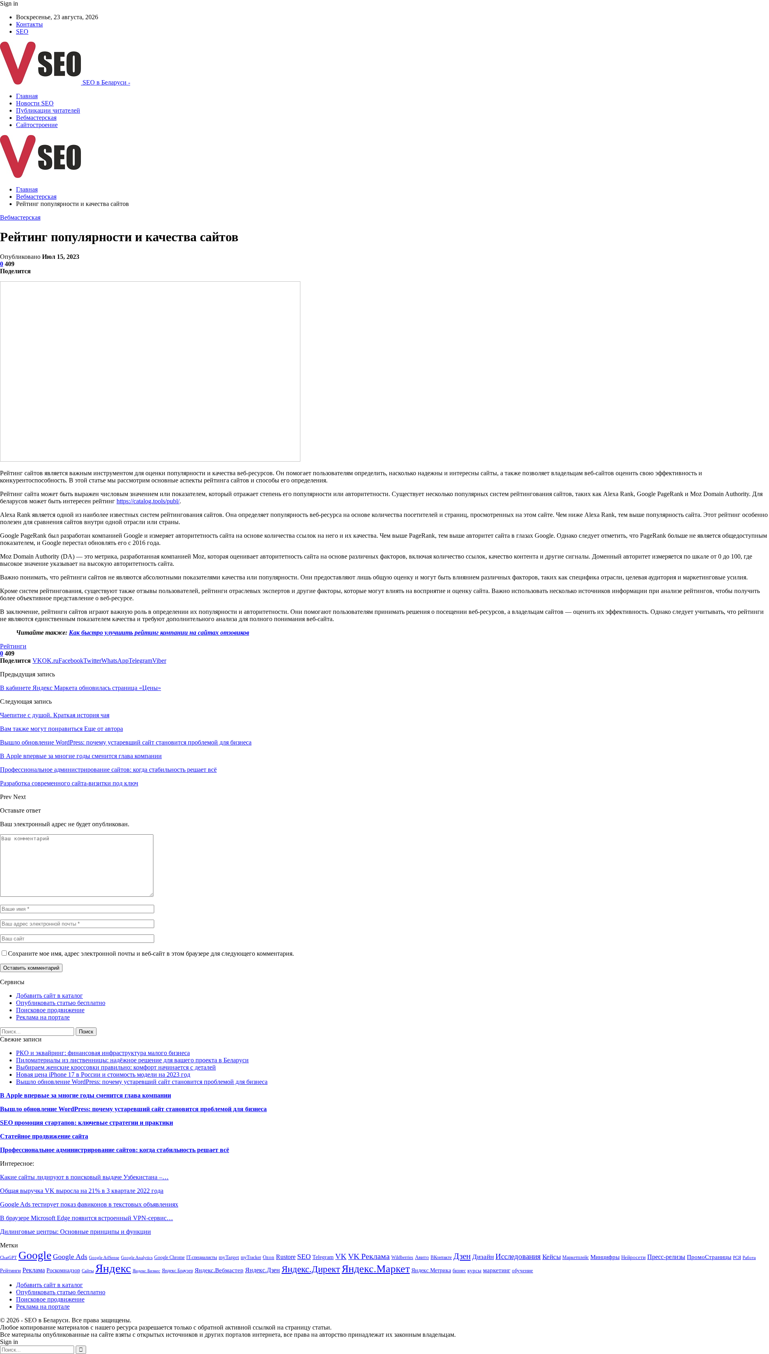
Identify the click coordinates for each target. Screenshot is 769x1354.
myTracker (251, 1257)
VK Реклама (369, 1256)
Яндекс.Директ (311, 1269)
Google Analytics (137, 1257)
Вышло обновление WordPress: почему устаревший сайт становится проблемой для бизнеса (142, 1081)
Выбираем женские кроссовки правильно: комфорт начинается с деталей (116, 1067)
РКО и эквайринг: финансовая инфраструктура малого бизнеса (103, 1052)
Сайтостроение (37, 124)
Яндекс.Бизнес (146, 1271)
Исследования (518, 1256)
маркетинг (496, 1270)
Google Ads (70, 1257)
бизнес (459, 1270)
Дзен (462, 1256)
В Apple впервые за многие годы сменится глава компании (85, 1095)
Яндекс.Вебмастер (219, 1270)
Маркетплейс (575, 1257)
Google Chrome (169, 1257)
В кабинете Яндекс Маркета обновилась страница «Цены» (80, 687)
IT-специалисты (201, 1257)
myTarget (229, 1257)
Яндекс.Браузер (177, 1270)
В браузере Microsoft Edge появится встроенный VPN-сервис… (86, 1218)
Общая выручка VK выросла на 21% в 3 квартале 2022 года (81, 1190)
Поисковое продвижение (50, 1010)
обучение (522, 1270)
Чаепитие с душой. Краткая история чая (54, 715)
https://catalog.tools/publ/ (148, 501)
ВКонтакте (441, 1257)
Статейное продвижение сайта (44, 1136)
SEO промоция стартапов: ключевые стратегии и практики (86, 1122)
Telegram (323, 1257)
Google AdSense (104, 1257)
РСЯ (737, 1257)
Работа (749, 1257)
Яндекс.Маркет (376, 1269)
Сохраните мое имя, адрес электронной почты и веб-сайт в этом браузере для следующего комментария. (151, 953)
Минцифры (605, 1257)
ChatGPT (8, 1257)
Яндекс (113, 1268)
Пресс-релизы (666, 1256)
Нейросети (633, 1257)
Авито (422, 1257)
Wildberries (402, 1257)
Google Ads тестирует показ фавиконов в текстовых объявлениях (89, 1204)
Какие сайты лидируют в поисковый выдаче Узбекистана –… (84, 1177)
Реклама (33, 1270)
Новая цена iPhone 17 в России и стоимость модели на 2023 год (103, 1074)
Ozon (268, 1257)
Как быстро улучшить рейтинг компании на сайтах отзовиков (159, 632)
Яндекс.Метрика (431, 1270)
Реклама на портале (43, 1017)
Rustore (286, 1256)
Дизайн (483, 1257)
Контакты (29, 24)
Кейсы (551, 1257)
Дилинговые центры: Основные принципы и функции (75, 1231)
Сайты (88, 1271)
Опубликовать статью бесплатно (60, 1002)
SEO (22, 31)
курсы (474, 1270)
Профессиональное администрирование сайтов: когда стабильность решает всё (114, 1149)
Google (34, 1255)
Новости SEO (35, 103)
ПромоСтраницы (709, 1257)
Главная (27, 96)
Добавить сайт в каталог (49, 995)
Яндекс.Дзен (262, 1270)
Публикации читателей (48, 110)
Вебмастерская (36, 117)
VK (340, 1256)
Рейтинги (13, 646)
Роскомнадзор (63, 1270)
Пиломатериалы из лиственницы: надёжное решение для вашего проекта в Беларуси (132, 1060)
